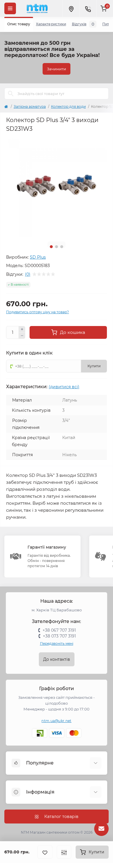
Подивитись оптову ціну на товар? (37, 312)
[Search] (10, 93)
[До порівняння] (64, 852)
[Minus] (22, 336)
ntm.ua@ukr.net (56, 721)
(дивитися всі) (64, 386)
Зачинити (56, 69)
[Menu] (10, 8)
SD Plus (38, 257)
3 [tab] (61, 246)
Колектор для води (68, 106)
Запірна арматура (30, 106)
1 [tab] (51, 246)
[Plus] (22, 329)
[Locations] (71, 8)
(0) (27, 274)
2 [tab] (56, 246)
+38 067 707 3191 (59, 630)
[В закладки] (44, 852)
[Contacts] (87, 8)
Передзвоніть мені (56, 643)
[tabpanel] (56, 186)
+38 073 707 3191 (59, 636)
